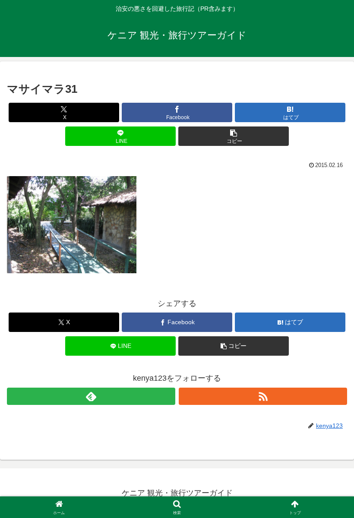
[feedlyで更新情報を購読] (91, 396)
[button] (233, 136)
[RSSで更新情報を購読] (263, 396)
